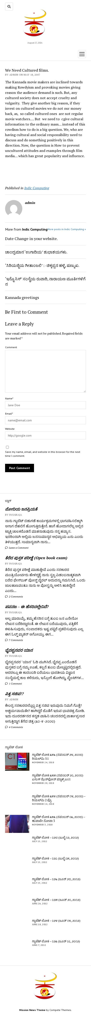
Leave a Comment (18, 547)
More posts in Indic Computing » (66, 229)
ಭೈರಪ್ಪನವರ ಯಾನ (19, 650)
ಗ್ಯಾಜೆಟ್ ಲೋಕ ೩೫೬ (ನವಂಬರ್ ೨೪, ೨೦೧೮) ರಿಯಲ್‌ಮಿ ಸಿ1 (57, 757)
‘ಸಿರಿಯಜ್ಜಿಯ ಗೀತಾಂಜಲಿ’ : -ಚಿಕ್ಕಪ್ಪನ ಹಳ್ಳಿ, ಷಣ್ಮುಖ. (42, 265)
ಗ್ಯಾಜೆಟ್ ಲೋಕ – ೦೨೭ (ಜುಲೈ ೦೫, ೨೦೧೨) (55, 858)
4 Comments (15, 727)
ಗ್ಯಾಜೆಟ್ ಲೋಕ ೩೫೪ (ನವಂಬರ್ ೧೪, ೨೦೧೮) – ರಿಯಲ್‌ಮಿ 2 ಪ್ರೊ (58, 798)
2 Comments (15, 596)
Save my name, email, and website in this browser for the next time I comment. (42, 453)
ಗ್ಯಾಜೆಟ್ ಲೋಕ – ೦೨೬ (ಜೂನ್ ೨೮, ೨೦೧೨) (56, 879)
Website (10, 428)
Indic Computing (36, 188)
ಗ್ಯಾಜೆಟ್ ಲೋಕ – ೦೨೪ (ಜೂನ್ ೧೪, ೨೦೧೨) (56, 921)
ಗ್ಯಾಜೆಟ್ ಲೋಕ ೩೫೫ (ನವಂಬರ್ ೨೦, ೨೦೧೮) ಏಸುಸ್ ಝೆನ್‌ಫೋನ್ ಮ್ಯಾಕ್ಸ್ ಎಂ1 (57, 777)
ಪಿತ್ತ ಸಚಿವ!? (14, 693)
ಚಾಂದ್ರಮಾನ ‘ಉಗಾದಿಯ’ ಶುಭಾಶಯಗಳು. (36, 252)
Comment (11, 347)
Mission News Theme (32, 1010)
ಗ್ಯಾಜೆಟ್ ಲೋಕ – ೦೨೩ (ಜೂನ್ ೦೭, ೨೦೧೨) (56, 941)
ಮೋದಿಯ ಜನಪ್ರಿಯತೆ (21, 509)
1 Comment (15, 683)
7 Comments (15, 640)
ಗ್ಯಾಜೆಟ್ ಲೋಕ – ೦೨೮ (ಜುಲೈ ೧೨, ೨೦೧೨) (55, 837)
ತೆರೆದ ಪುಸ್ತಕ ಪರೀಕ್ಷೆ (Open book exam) (36, 557)
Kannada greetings (22, 297)
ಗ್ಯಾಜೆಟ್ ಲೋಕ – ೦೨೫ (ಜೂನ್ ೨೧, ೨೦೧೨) (56, 900)
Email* (9, 413)
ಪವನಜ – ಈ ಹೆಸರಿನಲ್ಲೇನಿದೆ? (27, 606)
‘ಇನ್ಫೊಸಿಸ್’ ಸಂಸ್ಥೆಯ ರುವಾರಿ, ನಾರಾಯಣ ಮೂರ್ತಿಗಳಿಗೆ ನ (45, 281)
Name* (9, 398)
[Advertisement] (31, 170)
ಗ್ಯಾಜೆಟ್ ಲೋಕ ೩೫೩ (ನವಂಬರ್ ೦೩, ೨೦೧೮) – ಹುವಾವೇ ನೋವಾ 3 (58, 819)
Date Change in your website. (31, 238)
